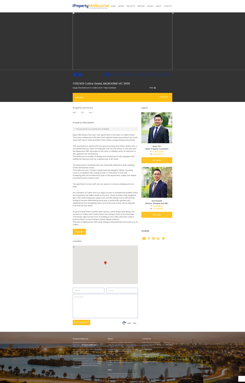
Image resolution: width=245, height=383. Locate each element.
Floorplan (79, 232)
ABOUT (158, 6)
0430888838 (158, 208)
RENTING (141, 6)
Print (151, 88)
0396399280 (157, 206)
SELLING (150, 6)
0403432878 (158, 154)
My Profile (157, 160)
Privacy (129, 323)
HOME (113, 6)
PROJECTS (131, 6)
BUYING (121, 6)
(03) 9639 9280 (150, 362)
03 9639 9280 (157, 151)
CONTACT (168, 6)
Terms (134, 323)
